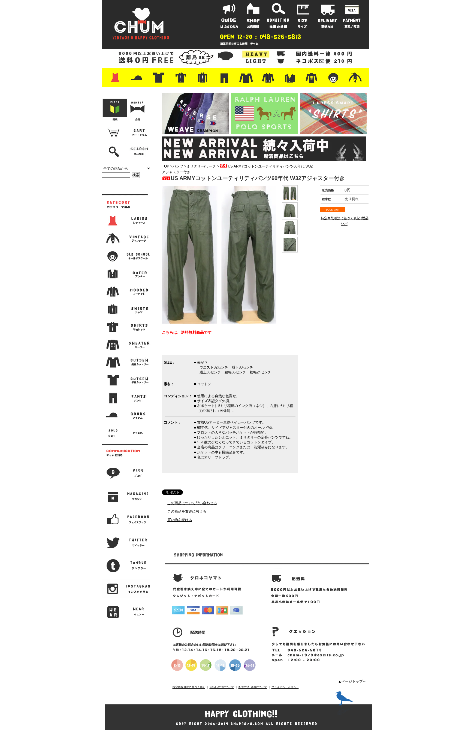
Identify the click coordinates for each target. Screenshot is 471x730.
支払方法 (352, 15)
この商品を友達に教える (186, 511)
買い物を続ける (179, 520)
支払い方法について (222, 687)
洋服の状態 (278, 15)
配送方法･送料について (252, 687)
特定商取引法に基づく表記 (189, 687)
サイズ (303, 15)
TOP (165, 166)
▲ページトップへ (352, 681)
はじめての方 (229, 15)
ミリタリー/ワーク (201, 166)
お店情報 (253, 15)
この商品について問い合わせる (192, 503)
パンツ (178, 166)
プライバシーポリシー (285, 687)
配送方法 (327, 15)
